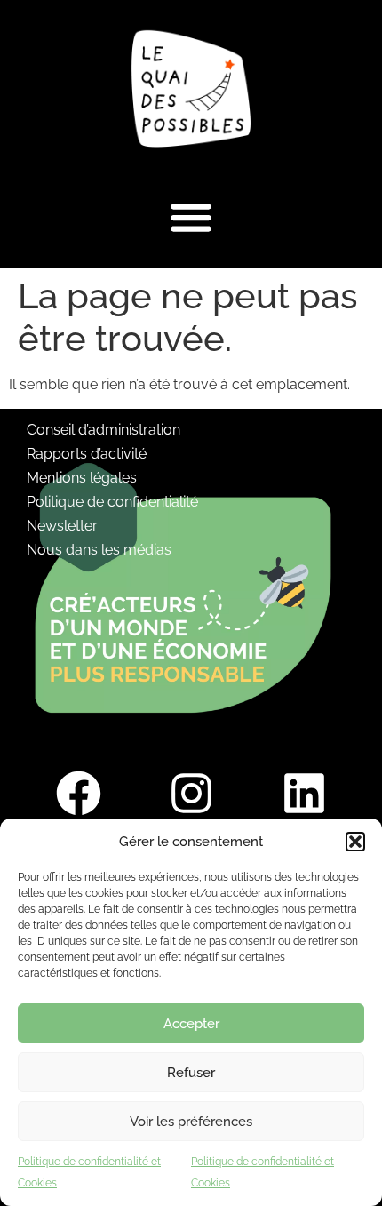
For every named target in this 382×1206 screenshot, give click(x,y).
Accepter (191, 1024)
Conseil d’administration (103, 429)
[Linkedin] (304, 792)
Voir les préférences (191, 1122)
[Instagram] (191, 792)
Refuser (191, 1073)
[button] (355, 842)
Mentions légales (82, 477)
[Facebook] (78, 792)
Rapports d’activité (87, 453)
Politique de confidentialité (112, 501)
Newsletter (62, 525)
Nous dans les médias (99, 549)
